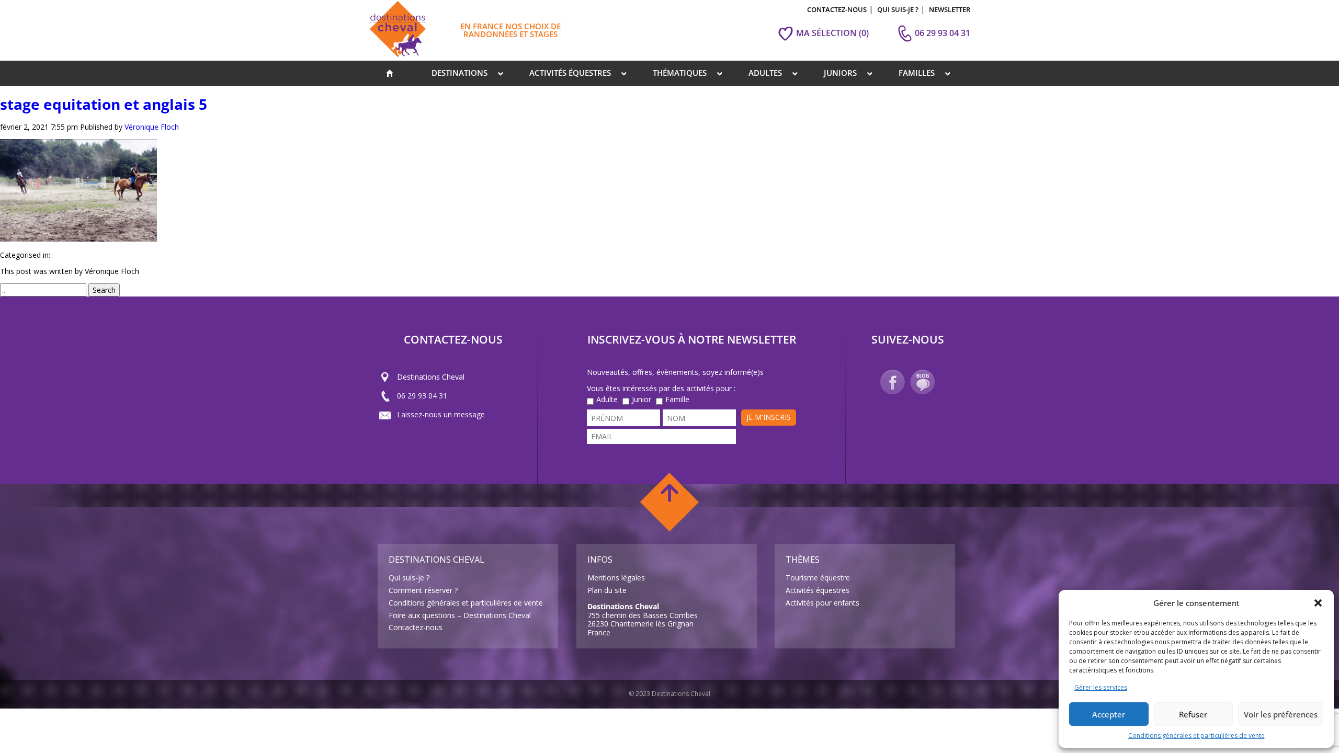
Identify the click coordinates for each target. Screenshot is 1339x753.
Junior (641, 399)
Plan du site (607, 590)
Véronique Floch (151, 127)
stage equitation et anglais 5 (103, 104)
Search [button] (104, 290)
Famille (677, 399)
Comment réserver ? (423, 590)
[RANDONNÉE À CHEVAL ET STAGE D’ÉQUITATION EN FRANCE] (390, 73)
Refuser (1193, 714)
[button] (1318, 603)
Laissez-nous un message (441, 414)
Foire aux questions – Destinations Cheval (460, 615)
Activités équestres (817, 590)
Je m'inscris (768, 417)
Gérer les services (1100, 687)
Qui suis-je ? (409, 578)
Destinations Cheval (430, 377)
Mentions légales (616, 578)
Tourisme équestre (818, 578)
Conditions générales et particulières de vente (1196, 735)
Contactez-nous (415, 627)
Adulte (607, 399)
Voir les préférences (1281, 714)
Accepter (1108, 714)
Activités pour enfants (822, 603)
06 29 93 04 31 (422, 396)
